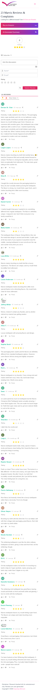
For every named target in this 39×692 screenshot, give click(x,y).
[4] (11, 82)
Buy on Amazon (8, 25)
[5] (14, 82)
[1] (2, 82)
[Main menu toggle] (35, 4)
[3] (8, 82)
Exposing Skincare (19, 689)
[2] (5, 82)
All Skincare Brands (29, 19)
